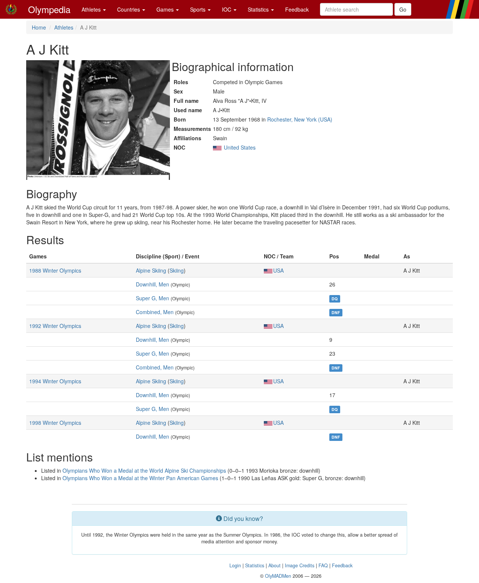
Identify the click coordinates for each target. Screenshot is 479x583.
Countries (129, 9)
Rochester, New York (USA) (299, 119)
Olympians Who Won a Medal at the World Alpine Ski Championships (144, 470)
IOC (227, 9)
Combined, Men (155, 312)
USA (278, 270)
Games (165, 9)
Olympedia (49, 9)
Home (39, 27)
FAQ (323, 565)
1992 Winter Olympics (55, 325)
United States (240, 147)
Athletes (92, 9)
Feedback (297, 9)
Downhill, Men (152, 284)
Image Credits (299, 565)
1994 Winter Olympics (55, 381)
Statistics (259, 9)
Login (235, 565)
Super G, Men (152, 298)
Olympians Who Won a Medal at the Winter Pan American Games (140, 478)
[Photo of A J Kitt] (98, 120)
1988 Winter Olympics (55, 270)
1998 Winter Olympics (55, 422)
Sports (198, 9)
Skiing (177, 270)
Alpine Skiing (151, 270)
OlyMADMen (278, 576)
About (274, 565)
